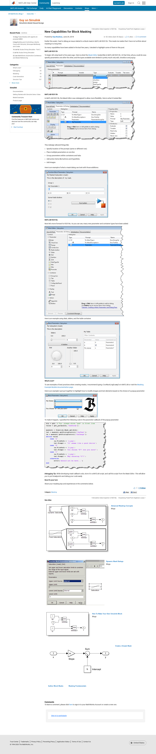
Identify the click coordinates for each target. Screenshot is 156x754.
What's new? (27, 68)
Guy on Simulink (29, 20)
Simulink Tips (27, 79)
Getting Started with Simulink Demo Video (26, 94)
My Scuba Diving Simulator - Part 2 (28, 49)
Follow (143, 488)
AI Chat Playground (53, 8)
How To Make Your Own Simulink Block (107, 614)
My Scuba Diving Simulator (25, 52)
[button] (138, 3)
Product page (17, 100)
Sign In (132, 4)
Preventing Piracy (49, 742)
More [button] (94, 8)
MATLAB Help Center (27, 3)
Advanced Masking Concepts (122, 506)
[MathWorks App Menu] (143, 3)
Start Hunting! (18, 127)
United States (138, 743)
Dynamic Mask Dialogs (114, 561)
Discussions (68, 8)
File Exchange (32, 8)
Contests (78, 8)
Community (44, 3)
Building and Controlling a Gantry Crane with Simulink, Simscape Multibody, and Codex (26, 44)
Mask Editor (92, 55)
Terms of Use (76, 742)
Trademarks (25, 742)
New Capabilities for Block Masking (68, 31)
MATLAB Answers (17, 8)
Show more (15, 83)
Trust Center (14, 742)
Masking (54, 492)
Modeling (27, 74)
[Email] (133, 492)
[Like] (134, 488)
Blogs (87, 8)
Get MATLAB (119, 3)
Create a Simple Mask (123, 646)
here (71, 705)
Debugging (27, 71)
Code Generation (27, 76)
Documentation (18, 91)
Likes (130, 37)
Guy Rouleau (57, 37)
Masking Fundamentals (77, 686)
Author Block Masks (55, 686)
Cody (42, 8)
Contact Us (87, 742)
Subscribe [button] (30, 14)
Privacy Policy (36, 742)
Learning (56, 3)
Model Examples (18, 97)
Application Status (63, 742)
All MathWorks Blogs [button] (15, 14)
